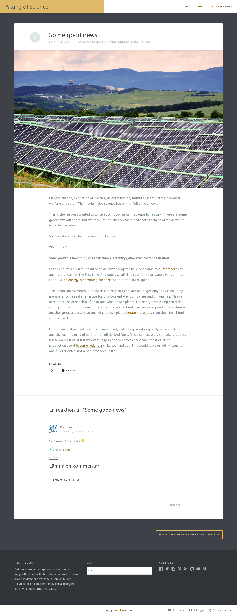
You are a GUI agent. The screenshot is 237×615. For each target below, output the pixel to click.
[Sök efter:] (119, 570)
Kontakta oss (222, 6)
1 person (65, 449)
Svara (53, 457)
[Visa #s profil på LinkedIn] (186, 569)
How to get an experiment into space (187, 534)
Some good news (73, 34)
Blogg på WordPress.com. (118, 610)
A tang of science (27, 6)
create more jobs (139, 313)
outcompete (168, 269)
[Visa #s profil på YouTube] (198, 569)
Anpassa (50, 589)
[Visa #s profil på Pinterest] (179, 569)
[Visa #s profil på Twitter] (167, 569)
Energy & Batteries (134, 42)
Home (185, 6)
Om (200, 6)
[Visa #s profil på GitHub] (192, 569)
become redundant (90, 345)
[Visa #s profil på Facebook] (161, 569)
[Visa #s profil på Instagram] (173, 569)
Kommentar (174, 504)
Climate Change (103, 42)
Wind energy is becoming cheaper (85, 280)
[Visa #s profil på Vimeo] (204, 569)
